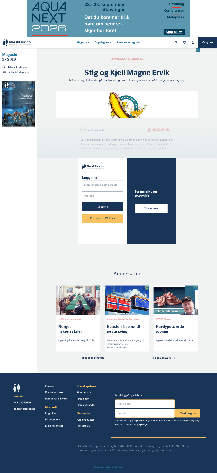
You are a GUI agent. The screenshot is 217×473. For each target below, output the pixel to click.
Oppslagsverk (103, 42)
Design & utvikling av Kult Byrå (108, 467)
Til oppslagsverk (161, 357)
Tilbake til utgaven (17, 67)
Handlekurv (83, 426)
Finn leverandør (86, 405)
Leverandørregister (128, 42)
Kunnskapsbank (86, 386)
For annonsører (54, 392)
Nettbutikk (83, 413)
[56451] (98, 288)
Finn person (84, 392)
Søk (176, 42)
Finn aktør (83, 398)
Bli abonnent (151, 208)
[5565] (198, 50)
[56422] (195, 288)
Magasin (82, 42)
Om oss (49, 386)
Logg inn (192, 42)
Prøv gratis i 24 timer (102, 218)
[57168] (147, 288)
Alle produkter (85, 419)
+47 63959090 (22, 402)
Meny (205, 42)
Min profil (51, 407)
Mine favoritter (184, 42)
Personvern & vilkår (56, 398)
